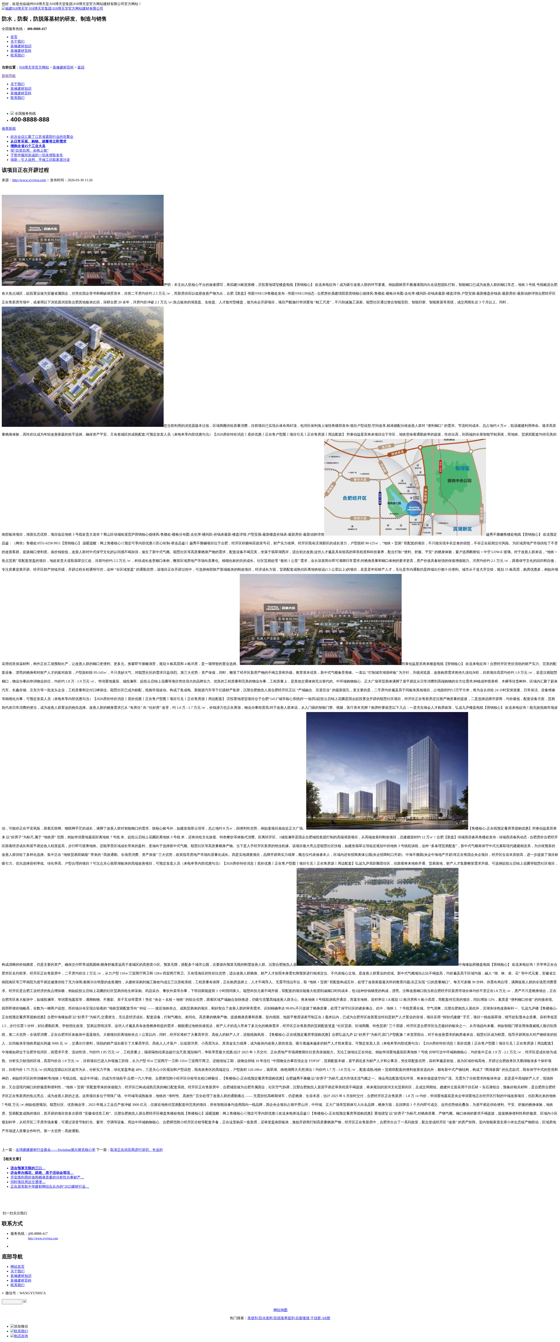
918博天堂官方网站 (34, 67)
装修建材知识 (21, 46)
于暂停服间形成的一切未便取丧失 (36, 155)
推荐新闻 (9, 128)
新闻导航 (9, 76)
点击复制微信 (12, 1301)
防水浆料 (266, 1318)
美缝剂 (252, 1318)
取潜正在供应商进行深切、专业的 (136, 1150)
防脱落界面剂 (284, 1318)
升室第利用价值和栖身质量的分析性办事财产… (47, 1177)
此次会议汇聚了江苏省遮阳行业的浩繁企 (42, 137)
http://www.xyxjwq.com (29, 180)
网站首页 (17, 1266)
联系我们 (17, 55)
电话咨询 (21, 1336)
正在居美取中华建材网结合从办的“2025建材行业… (49, 1186)
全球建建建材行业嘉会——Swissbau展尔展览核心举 (55, 1150)
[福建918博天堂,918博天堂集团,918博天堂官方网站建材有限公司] (52, 8)
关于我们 (17, 41)
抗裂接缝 (303, 1318)
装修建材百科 (21, 51)
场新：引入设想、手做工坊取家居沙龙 (40, 160)
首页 (14, 37)
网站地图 (280, 1310)
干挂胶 (315, 1318)
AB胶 (326, 1318)
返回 (80, 67)
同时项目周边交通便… (28, 1182)
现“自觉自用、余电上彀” (29, 150)
